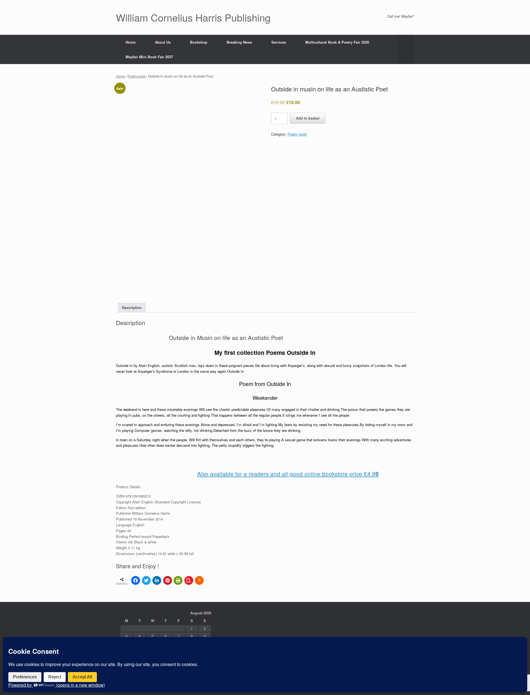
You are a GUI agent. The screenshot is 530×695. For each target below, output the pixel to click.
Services (278, 42)
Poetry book (136, 76)
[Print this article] (178, 580)
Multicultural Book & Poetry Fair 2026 (337, 42)
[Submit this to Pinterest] (167, 580)
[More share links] (199, 580)
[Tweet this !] (146, 580)
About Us (163, 42)
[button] (406, 49)
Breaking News (239, 42)
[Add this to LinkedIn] (156, 580)
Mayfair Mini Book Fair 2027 (149, 56)
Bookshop (198, 42)
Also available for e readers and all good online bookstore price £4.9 (288, 473)
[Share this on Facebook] (135, 580)
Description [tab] (132, 307)
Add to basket (307, 118)
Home (131, 42)
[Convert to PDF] (188, 580)
